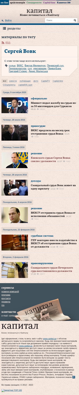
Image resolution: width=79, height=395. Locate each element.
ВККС (20, 65)
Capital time (49, 2)
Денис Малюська (38, 71)
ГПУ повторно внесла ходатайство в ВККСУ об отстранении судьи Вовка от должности (54, 243)
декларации (39, 68)
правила (5, 301)
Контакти (6, 298)
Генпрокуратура (17, 68)
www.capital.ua (49, 338)
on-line (4, 2)
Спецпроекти (34, 2)
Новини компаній (10, 291)
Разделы (14, 28)
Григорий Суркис (18, 71)
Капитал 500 (63, 2)
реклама (5, 295)
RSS (8, 42)
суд (30, 68)
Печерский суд (55, 65)
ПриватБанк (54, 68)
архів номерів (17, 2)
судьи (12, 65)
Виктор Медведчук (35, 65)
